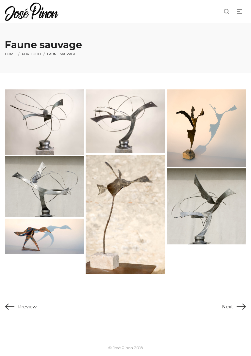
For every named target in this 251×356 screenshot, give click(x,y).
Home (10, 54)
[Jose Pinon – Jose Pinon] (44, 122)
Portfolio (31, 54)
